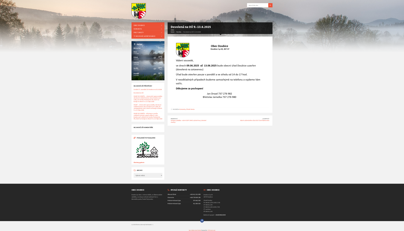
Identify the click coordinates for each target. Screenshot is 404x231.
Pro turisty (139, 32)
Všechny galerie (139, 162)
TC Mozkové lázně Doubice (144, 36)
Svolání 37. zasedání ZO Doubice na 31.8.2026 (148, 89)
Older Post (265, 118)
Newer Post (174, 118)
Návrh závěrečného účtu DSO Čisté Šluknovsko (254, 120)
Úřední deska (190, 109)
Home (172, 32)
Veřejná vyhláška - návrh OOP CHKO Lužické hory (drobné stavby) (188, 121)
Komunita (182, 109)
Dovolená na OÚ (139, 93)
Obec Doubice (139, 25)
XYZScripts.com (211, 230)
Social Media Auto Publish (195, 230)
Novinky (178, 32)
